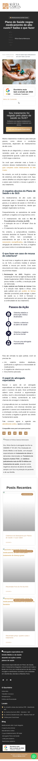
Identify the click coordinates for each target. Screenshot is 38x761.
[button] (34, 5)
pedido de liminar (29, 291)
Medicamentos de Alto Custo (10, 55)
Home (3, 54)
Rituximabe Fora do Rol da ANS (17, 587)
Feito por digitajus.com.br (19, 756)
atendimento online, (9, 424)
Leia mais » (9, 542)
